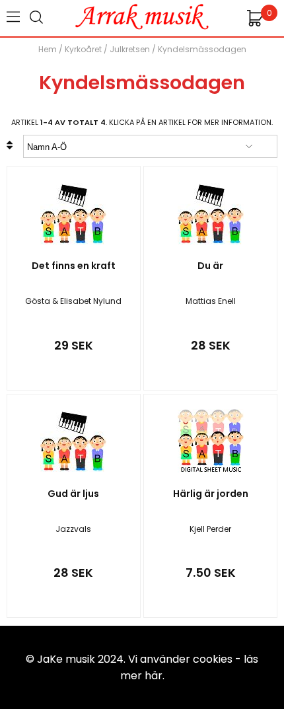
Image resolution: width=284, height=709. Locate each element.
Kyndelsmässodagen (202, 49)
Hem (47, 49)
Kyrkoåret (83, 49)
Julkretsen (130, 49)
